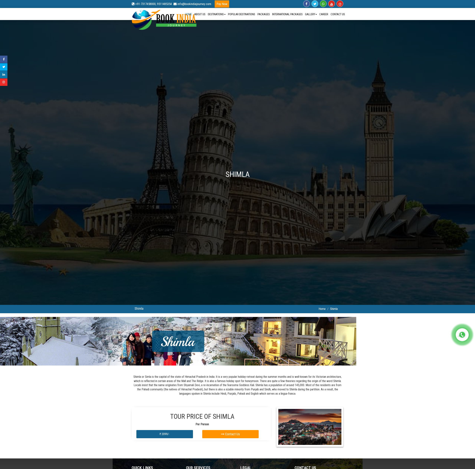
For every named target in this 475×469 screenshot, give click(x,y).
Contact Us (338, 14)
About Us (199, 14)
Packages (264, 14)
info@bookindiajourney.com (194, 4)
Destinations (216, 14)
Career (323, 14)
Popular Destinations (241, 14)
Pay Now (222, 4)
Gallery (310, 14)
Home (188, 14)
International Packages (287, 14)
